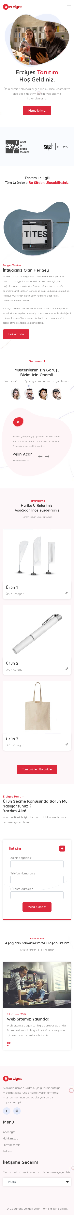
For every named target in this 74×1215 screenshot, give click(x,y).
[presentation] (40, 456)
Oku (9, 1043)
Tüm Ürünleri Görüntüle (37, 769)
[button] (55, 7)
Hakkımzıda (16, 334)
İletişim (7, 1151)
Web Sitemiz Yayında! (28, 1019)
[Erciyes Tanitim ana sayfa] (13, 6)
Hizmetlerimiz (37, 110)
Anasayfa (9, 1132)
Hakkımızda (10, 1138)
